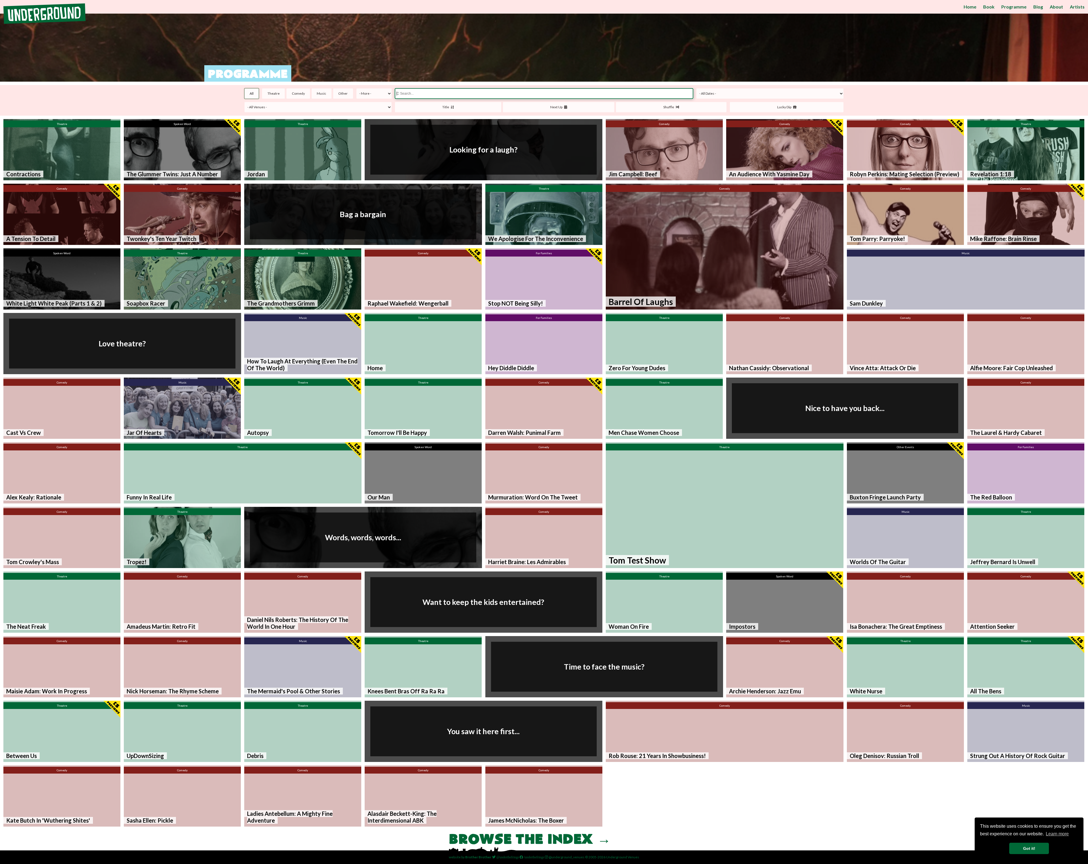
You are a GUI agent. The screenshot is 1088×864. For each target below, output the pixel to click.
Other (343, 93)
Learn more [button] (1057, 833)
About (1056, 6)
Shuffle (669, 107)
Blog (1038, 6)
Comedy (298, 93)
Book (988, 6)
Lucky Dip (785, 107)
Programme (1014, 6)
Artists (1077, 6)
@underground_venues (566, 857)
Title (446, 107)
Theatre (273, 93)
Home (970, 6)
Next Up (557, 107)
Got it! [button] (1029, 848)
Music (321, 93)
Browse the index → (530, 840)
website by (470, 857)
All (252, 93)
